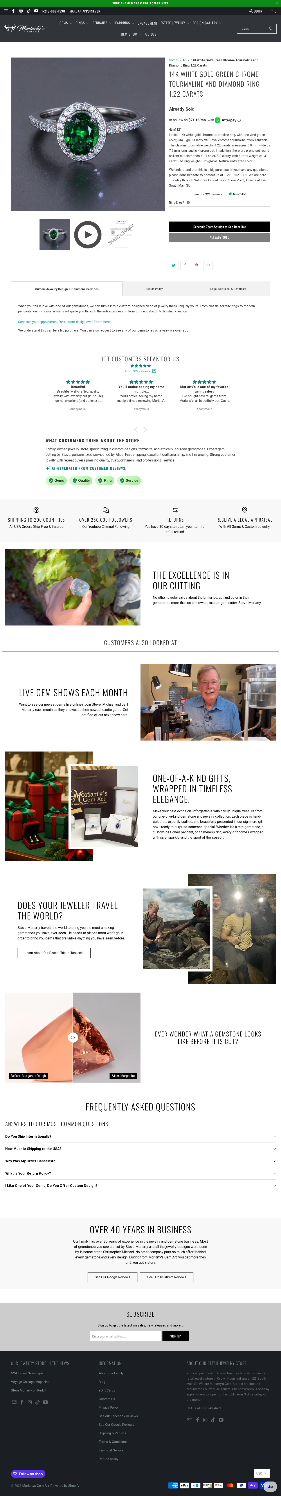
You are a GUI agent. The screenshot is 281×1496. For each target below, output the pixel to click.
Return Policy (154, 288)
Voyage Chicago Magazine (30, 1382)
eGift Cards (107, 1390)
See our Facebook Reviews (118, 1416)
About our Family (111, 1373)
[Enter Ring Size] (188, 202)
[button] (66, 23)
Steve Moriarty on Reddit (28, 1390)
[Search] (271, 29)
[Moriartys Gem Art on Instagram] (20, 11)
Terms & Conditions (113, 1442)
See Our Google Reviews (112, 1277)
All (184, 60)
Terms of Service (111, 1450)
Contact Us (107, 1399)
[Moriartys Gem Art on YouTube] (36, 11)
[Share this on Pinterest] (196, 265)
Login (258, 11)
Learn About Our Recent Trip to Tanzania (54, 953)
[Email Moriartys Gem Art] (5, 11)
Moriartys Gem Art (35, 1486)
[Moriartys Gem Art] (24, 28)
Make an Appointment (86, 11)
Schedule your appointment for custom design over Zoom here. (64, 322)
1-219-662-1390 (53, 11)
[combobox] (257, 29)
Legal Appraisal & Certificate (228, 288)
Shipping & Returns (112, 1433)
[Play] (88, 135)
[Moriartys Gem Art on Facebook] (13, 11)
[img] (140, 366)
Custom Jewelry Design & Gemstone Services (67, 289)
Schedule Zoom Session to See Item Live (219, 226)
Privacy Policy (109, 1407)
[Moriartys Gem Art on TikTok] (28, 11)
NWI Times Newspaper (27, 1373)
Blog (102, 1382)
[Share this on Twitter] (173, 265)
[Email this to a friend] (208, 265)
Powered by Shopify (64, 1486)
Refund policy (108, 1459)
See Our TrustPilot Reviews (166, 1277)
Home (173, 60)
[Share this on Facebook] (185, 265)
